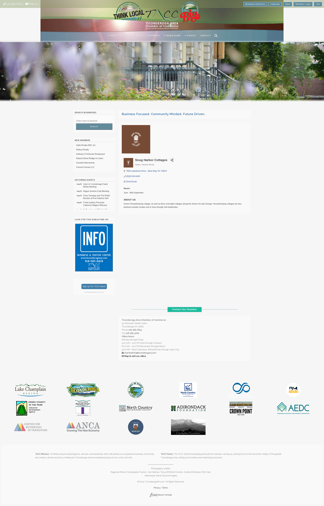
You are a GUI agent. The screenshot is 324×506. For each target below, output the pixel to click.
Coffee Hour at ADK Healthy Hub (95, 205)
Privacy (157, 488)
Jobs (287, 4)
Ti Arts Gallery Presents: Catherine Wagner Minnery (95, 198)
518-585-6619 (14, 3)
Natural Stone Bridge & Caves (89, 153)
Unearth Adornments (85, 157)
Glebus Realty (82, 144)
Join (318, 4)
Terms (165, 488)
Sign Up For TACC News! (94, 286)
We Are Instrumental (85, 166)
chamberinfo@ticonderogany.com (140, 353)
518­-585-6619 (135, 330)
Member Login (303, 4)
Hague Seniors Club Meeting (96, 186)
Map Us (33, 3)
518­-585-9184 (132, 333)
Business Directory (255, 4)
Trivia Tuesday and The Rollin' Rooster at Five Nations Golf (96, 191)
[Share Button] (172, 160)
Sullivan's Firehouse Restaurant (90, 149)
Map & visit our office (135, 356)
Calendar (275, 4)
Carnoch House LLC (85, 162)
